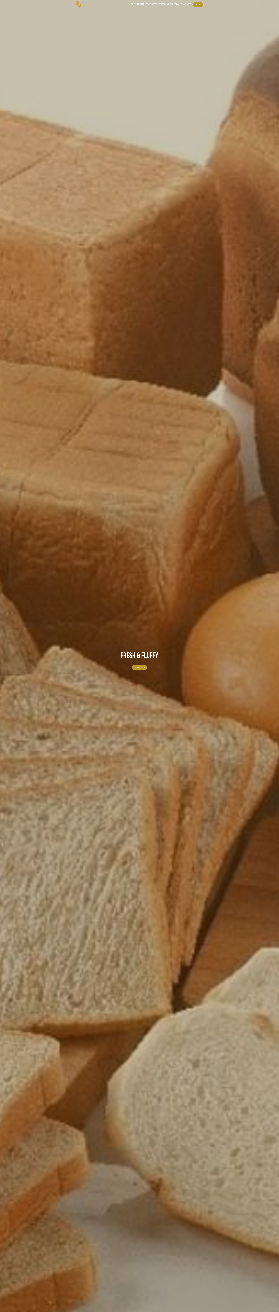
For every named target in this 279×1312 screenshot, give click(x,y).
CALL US (198, 4)
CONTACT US (139, 667)
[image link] (83, 4)
